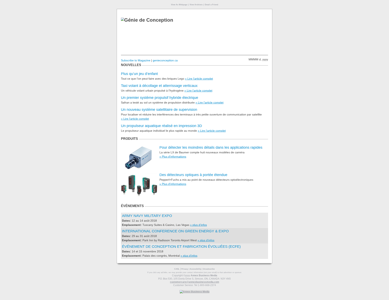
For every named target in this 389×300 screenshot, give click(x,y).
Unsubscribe (209, 269)
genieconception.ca (165, 60)
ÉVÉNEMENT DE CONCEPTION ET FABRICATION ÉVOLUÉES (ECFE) (181, 246)
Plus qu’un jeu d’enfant (139, 74)
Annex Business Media (204, 275)
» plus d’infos (198, 224)
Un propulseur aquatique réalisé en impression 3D (161, 126)
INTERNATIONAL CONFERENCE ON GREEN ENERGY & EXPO (175, 231)
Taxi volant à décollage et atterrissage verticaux (159, 86)
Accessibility (195, 269)
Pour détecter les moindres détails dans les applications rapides (210, 147)
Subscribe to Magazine (135, 60)
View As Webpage (179, 5)
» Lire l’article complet (199, 78)
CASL (177, 269)
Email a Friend (211, 5)
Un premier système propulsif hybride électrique (159, 98)
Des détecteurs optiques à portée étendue (193, 175)
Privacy (184, 269)
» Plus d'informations (172, 156)
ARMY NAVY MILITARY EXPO (147, 216)
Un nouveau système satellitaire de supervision (159, 110)
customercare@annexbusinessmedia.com (194, 282)
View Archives (196, 5)
